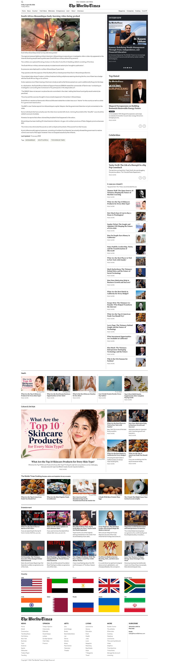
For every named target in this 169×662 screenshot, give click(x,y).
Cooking (137, 11)
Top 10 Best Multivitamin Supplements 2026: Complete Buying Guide (134, 396)
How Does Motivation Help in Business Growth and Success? (118, 281)
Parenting (88, 645)
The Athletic (111, 629)
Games (88, 629)
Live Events (110, 638)
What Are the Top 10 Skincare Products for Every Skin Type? (118, 203)
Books (66, 631)
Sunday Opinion (47, 638)
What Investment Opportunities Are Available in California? (119, 337)
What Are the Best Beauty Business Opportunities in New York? (58, 395)
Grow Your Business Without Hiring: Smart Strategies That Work (134, 558)
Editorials (45, 631)
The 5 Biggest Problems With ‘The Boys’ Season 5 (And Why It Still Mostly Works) (84, 558)
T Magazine (89, 653)
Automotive (89, 626)
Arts (65, 626)
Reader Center (111, 626)
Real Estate (89, 648)
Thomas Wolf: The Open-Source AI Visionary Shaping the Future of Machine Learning (120, 193)
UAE (87, 2)
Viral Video (46, 641)
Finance (45, 643)
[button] (124, 68)
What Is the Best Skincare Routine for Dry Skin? (84, 395)
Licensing (110, 655)
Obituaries (24, 650)
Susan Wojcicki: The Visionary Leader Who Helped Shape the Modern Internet (109, 528)
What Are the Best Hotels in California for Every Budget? (118, 293)
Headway (110, 636)
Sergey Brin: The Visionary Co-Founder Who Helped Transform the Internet (119, 305)
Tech (22, 643)
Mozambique (30, 140)
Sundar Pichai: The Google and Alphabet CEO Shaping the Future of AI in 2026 (120, 226)
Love (87, 641)
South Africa (43, 140)
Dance (66, 638)
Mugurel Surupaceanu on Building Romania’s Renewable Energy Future (125, 107)
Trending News (25, 634)
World (23, 629)
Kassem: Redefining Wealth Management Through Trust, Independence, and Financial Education (126, 49)
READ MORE (112, 61)
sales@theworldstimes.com (137, 633)
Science (23, 645)
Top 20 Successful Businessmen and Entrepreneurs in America (135, 527)
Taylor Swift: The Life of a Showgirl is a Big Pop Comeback (127, 166)
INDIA (91, 2)
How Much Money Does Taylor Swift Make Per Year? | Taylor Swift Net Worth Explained (84, 528)
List (65, 636)
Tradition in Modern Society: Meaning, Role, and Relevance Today (109, 558)
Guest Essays (47, 634)
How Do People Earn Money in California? (118, 236)
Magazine (89, 643)
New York (24, 638)
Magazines (122, 11)
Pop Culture (67, 645)
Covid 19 (144, 11)
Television (67, 648)
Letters (45, 636)
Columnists (46, 629)
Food (87, 634)
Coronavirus (24, 631)
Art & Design (68, 629)
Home (23, 626)
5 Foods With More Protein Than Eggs (109, 498)
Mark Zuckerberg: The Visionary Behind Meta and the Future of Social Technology (119, 271)
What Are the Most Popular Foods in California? (58, 498)
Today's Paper (25, 653)
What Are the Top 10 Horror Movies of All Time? (30, 527)
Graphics (110, 645)
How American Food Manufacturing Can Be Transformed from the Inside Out (84, 499)
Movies (66, 641)
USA (77, 2)
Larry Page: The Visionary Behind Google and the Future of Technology (120, 327)
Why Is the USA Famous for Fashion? (117, 360)
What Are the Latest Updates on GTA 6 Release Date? (57, 527)
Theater (66, 650)
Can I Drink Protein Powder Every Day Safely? (110, 395)
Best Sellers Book (69, 634)
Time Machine (111, 648)
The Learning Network (114, 641)
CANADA (82, 2)
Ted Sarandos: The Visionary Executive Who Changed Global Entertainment (31, 558)
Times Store (111, 650)
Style (87, 650)
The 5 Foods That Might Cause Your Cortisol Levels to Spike (135, 498)
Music (66, 643)
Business (23, 641)
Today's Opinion (47, 626)
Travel (87, 655)
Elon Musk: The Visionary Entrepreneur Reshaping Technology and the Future (117, 350)
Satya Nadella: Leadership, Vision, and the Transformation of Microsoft (120, 249)
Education (89, 631)
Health (88, 636)
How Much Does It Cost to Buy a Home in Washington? (119, 214)
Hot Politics (24, 636)
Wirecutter (110, 631)
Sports (23, 648)
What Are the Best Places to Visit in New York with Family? (119, 259)
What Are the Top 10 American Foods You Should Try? (118, 315)
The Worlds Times (58, 140)
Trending (24, 655)
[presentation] (140, 126)
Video (109, 643)
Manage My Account (113, 653)
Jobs (87, 638)
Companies (130, 11)
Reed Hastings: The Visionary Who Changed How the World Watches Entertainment (58, 558)
